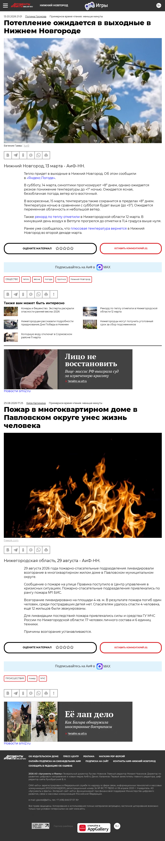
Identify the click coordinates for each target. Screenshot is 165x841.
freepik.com (11, 540)
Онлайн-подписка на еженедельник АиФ (55, 761)
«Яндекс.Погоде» (41, 178)
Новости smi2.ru (17, 391)
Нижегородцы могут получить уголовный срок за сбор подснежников (126, 323)
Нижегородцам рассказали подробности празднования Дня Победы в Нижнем (47, 323)
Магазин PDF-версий (112, 756)
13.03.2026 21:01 (13, 16)
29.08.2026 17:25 (13, 403)
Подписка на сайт (97, 761)
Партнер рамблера (63, 826)
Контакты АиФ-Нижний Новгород (134, 761)
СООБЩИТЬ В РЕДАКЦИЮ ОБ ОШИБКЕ (50, 766)
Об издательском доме (44, 756)
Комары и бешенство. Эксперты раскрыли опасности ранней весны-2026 (47, 310)
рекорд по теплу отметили (57, 217)
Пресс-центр (71, 756)
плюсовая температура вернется (99, 228)
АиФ (26, 145)
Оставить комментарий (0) (130, 248)
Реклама (88, 756)
